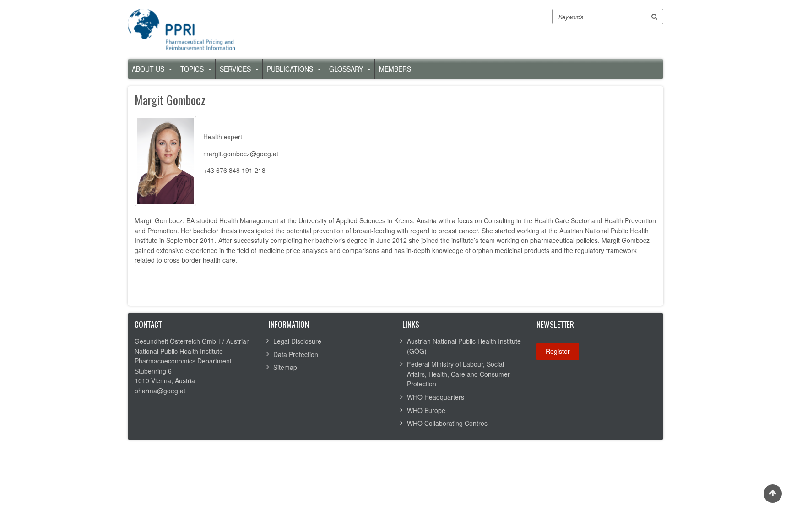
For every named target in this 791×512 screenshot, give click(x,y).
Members (395, 68)
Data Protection (295, 354)
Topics (192, 68)
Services (235, 68)
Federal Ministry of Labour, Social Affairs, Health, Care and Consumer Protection (458, 373)
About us (148, 68)
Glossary (346, 68)
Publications (290, 68)
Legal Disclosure (297, 341)
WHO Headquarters (435, 397)
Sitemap (285, 367)
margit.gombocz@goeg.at (240, 153)
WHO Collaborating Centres (447, 423)
